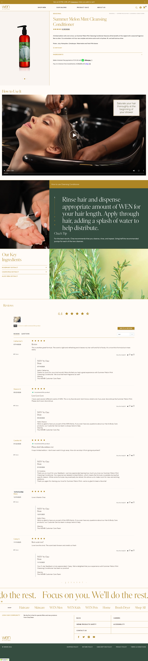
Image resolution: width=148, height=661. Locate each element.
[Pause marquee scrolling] (1, 602)
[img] (98, 274)
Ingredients (58, 54)
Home (106, 607)
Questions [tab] (25, 334)
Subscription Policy (104, 647)
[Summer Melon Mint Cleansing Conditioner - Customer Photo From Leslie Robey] (17, 319)
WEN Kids (74, 607)
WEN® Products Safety (86, 624)
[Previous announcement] (2, 2)
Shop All (140, 607)
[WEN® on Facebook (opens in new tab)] (78, 637)
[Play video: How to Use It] (74, 135)
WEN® (6, 647)
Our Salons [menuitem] (61, 7)
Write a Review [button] (126, 328)
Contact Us (82, 630)
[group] (24, 48)
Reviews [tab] (17, 334)
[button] (22, 78)
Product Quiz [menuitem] (83, 7)
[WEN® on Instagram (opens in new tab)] (89, 637)
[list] (24, 48)
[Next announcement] (145, 2)
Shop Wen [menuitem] (42, 7)
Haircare (24, 607)
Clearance (74, 2)
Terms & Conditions (138, 647)
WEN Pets (91, 607)
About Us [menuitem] (101, 7)
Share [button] (17, 354)
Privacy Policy (121, 647)
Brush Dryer (122, 607)
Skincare (39, 607)
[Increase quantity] (68, 75)
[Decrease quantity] (54, 75)
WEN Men (56, 607)
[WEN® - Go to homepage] (6, 638)
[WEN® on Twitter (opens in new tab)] (83, 637)
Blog (79, 618)
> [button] (86, 582)
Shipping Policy (72, 647)
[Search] (136, 8)
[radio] (68, 70)
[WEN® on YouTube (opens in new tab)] (94, 637)
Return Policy (87, 647)
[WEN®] (6, 8)
